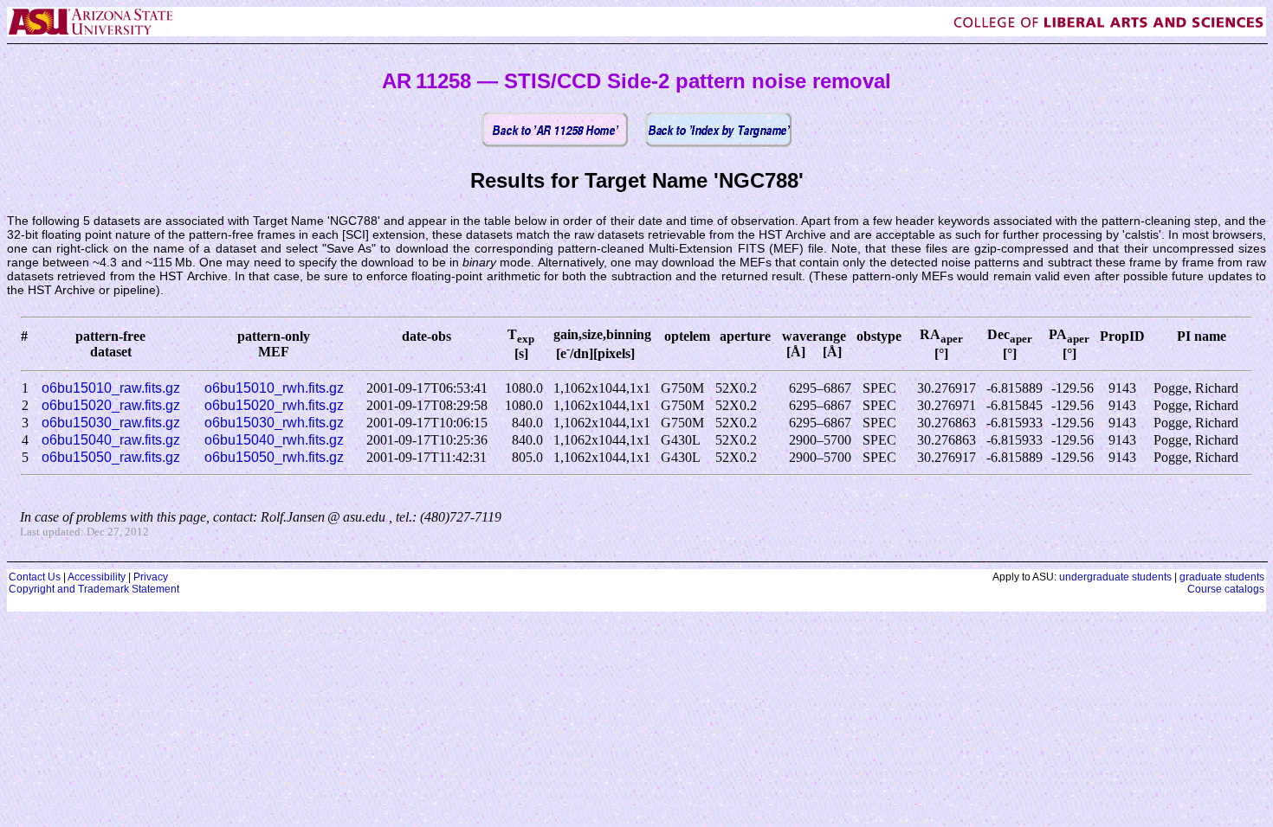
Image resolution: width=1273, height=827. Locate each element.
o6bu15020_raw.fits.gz (111, 405)
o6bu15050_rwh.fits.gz (274, 457)
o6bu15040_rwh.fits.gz (274, 440)
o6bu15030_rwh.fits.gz (274, 422)
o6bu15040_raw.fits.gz (111, 440)
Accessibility (97, 577)
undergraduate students (1115, 577)
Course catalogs (1225, 589)
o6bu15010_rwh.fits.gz (274, 388)
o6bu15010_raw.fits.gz (111, 388)
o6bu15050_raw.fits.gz (111, 457)
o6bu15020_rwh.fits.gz (274, 405)
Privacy (150, 577)
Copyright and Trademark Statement (94, 589)
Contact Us (35, 577)
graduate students (1221, 577)
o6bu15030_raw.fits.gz (111, 422)
